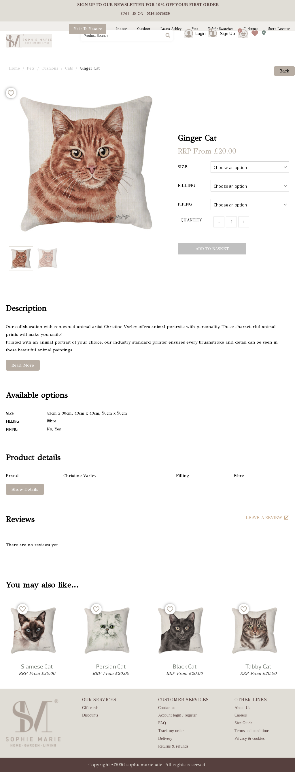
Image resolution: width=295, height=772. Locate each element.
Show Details (25, 489)
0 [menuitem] (240, 30)
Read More (23, 365)
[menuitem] (144, 4)
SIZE (183, 166)
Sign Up (227, 33)
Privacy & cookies (249, 738)
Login (200, 33)
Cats (69, 68)
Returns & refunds (173, 746)
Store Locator (279, 29)
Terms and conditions (252, 731)
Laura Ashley (170, 29)
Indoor (121, 29)
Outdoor (143, 29)
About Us (242, 708)
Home (14, 68)
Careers (241, 715)
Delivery (165, 738)
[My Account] (194, 33)
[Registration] (214, 33)
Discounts (90, 715)
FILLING (186, 185)
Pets (31, 68)
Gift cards (90, 708)
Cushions (49, 68)
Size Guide (243, 723)
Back (284, 70)
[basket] (243, 29)
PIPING (185, 204)
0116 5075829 (157, 14)
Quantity (191, 220)
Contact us (166, 708)
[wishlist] (253, 29)
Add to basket (212, 248)
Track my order (171, 731)
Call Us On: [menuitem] (145, 14)
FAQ (162, 723)
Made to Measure (87, 29)
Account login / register (177, 715)
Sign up (85, 4)
